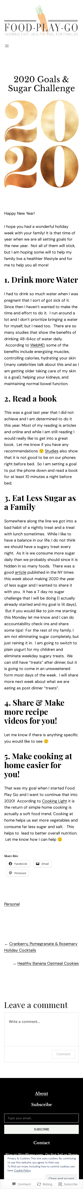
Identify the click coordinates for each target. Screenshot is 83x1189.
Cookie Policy (22, 1170)
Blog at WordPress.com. (25, 1154)
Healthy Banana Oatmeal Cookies (48, 963)
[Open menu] (7, 46)
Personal (12, 904)
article (20, 572)
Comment (63, 1054)
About (41, 1093)
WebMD (37, 345)
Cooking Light (54, 801)
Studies (51, 451)
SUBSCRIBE (41, 1129)
